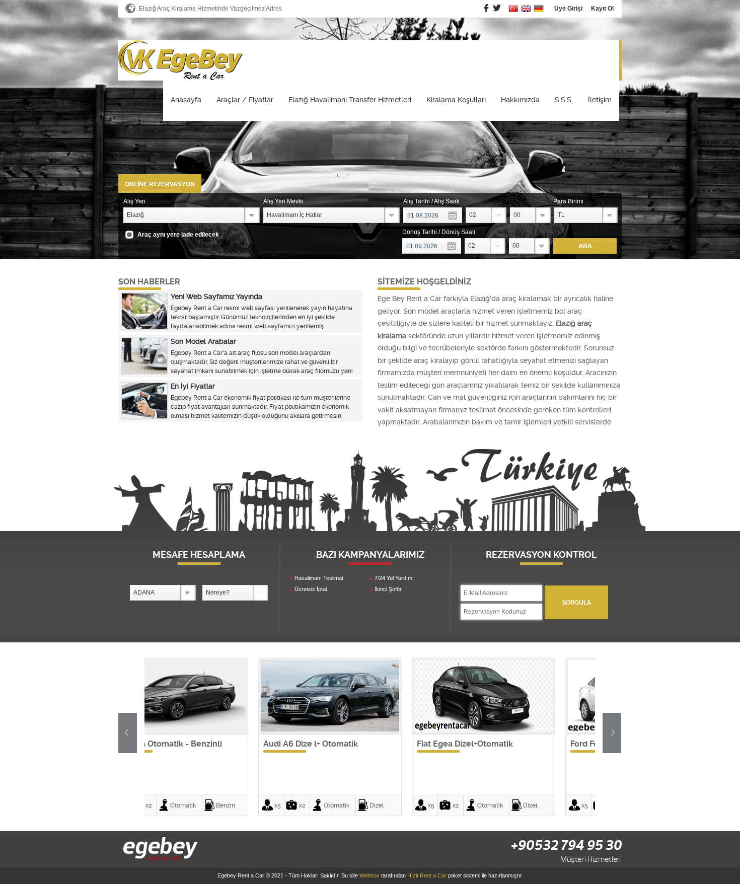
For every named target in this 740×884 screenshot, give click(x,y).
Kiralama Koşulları (456, 100)
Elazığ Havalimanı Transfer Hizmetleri (349, 100)
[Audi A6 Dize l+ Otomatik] (216, 729)
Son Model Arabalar (203, 341)
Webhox (369, 875)
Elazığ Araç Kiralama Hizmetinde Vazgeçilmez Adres (210, 8)
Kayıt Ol (602, 8)
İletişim (600, 100)
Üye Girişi (568, 8)
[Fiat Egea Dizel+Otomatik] (370, 729)
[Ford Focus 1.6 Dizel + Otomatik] (523, 729)
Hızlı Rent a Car (427, 875)
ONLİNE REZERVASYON (160, 184)
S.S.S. (564, 100)
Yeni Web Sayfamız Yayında (216, 296)
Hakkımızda (520, 100)
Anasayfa (186, 100)
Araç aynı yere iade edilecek (178, 234)
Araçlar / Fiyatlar (244, 100)
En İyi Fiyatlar (193, 386)
